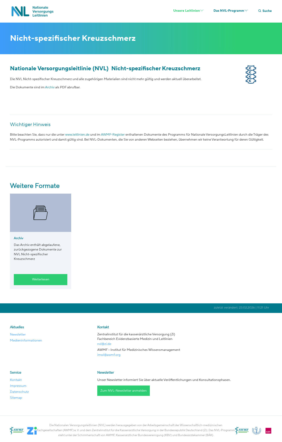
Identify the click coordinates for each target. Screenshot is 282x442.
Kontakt (16, 380)
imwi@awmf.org (108, 355)
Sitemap (16, 398)
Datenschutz (19, 392)
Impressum (18, 386)
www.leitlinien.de (76, 135)
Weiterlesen (40, 279)
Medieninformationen (26, 340)
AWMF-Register (113, 135)
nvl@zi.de (104, 344)
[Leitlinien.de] (33, 11)
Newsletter (18, 334)
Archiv (50, 87)
